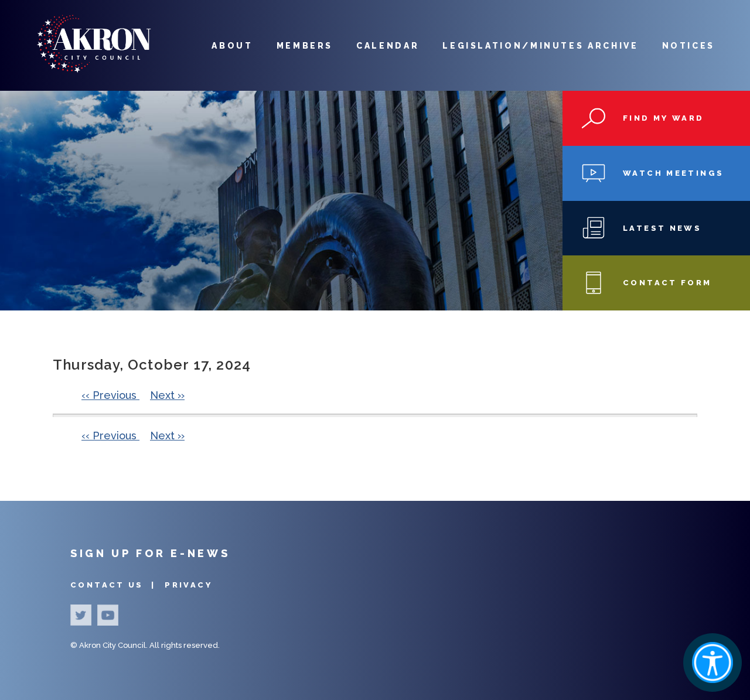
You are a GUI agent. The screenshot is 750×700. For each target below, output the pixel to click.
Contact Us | (114, 585)
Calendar (387, 45)
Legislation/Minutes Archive (540, 45)
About (232, 45)
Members (305, 45)
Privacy (188, 585)
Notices (688, 45)
